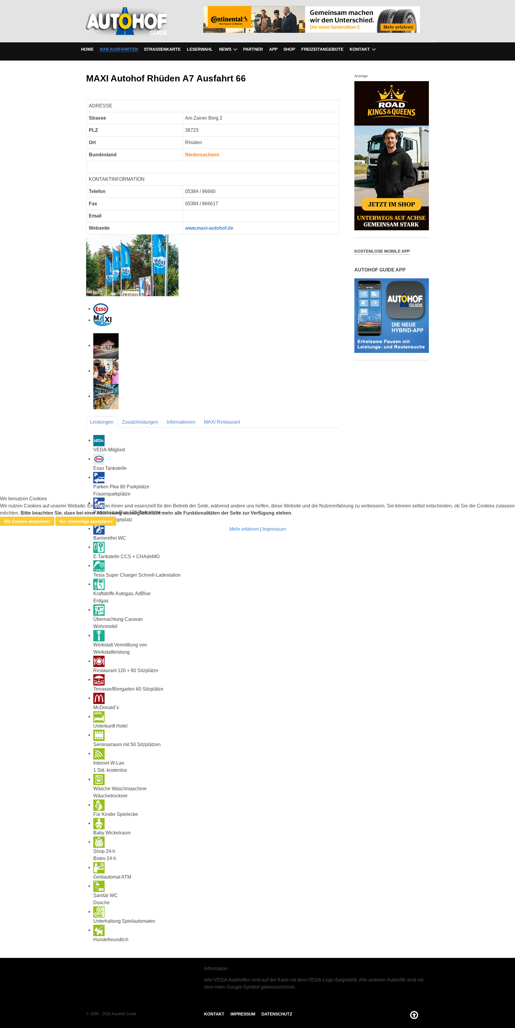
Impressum (274, 529)
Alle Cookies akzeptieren (27, 521)
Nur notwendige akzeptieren (85, 521)
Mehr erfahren (244, 529)
